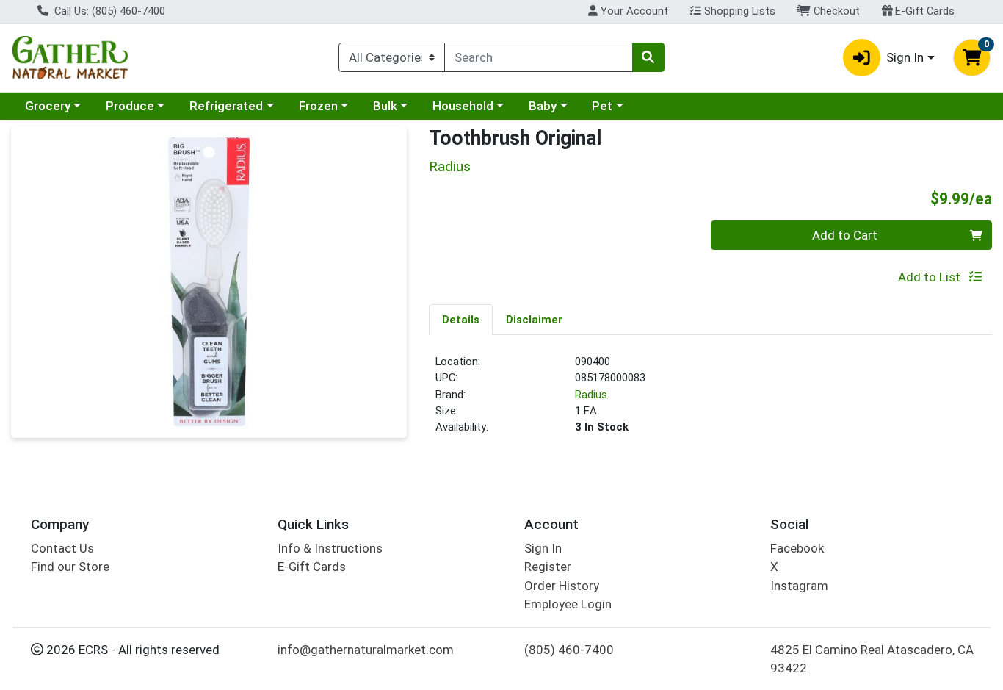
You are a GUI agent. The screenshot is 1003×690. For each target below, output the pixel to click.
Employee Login (568, 604)
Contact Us (62, 548)
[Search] (648, 57)
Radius (591, 394)
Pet (602, 105)
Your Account (633, 11)
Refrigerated (226, 105)
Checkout (835, 11)
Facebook (797, 548)
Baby (543, 105)
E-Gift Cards (923, 11)
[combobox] (538, 57)
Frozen (318, 105)
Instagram (799, 585)
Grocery (47, 105)
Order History (561, 585)
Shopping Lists (738, 11)
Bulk (385, 105)
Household (462, 105)
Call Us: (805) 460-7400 (108, 11)
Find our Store (70, 566)
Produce (130, 105)
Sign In (543, 548)
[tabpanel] (710, 400)
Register (547, 566)
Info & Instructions (330, 548)
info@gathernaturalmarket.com (366, 649)
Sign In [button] (905, 57)
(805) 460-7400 (569, 649)
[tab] (461, 319)
